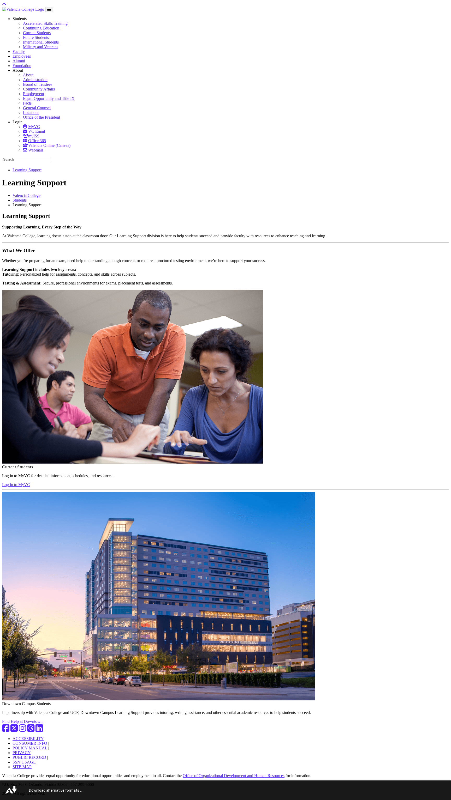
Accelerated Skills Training (45, 23)
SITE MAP (22, 767)
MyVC (34, 126)
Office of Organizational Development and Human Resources (233, 775)
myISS (33, 136)
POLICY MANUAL (30, 748)
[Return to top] (4, 4)
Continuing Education (41, 28)
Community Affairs (39, 89)
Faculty (19, 51)
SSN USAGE (24, 762)
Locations (31, 112)
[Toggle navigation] (49, 9)
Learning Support (27, 170)
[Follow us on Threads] (30, 730)
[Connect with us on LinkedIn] (39, 730)
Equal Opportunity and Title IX (49, 98)
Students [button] (20, 18)
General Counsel (37, 108)
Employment (33, 94)
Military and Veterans (40, 47)
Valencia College (26, 195)
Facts (27, 103)
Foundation (22, 65)
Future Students (36, 37)
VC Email (36, 131)
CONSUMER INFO (30, 743)
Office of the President (41, 117)
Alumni (19, 61)
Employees (22, 56)
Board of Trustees (37, 84)
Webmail (35, 150)
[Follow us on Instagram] (22, 730)
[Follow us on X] (14, 730)
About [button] (18, 70)
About (28, 75)
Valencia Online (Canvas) (49, 145)
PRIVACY (22, 752)
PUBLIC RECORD (29, 757)
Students (20, 200)
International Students (41, 42)
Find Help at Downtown (22, 721)
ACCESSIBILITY (28, 738)
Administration (35, 79)
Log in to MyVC (16, 484)
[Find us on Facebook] (5, 730)
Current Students (37, 33)
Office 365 (37, 140)
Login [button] (17, 122)
